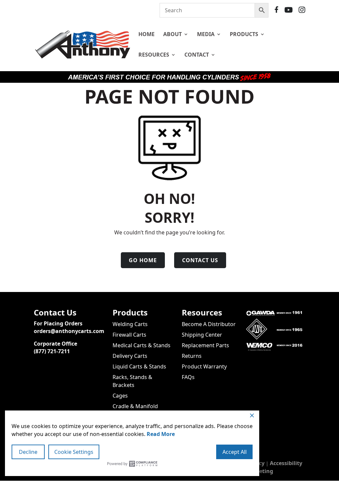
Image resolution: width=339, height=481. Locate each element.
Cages (120, 395)
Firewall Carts (129, 334)
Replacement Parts (205, 345)
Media (206, 34)
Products (244, 34)
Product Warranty (204, 366)
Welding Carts (130, 324)
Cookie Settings (73, 452)
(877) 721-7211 (52, 351)
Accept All (234, 452)
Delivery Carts (130, 356)
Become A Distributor (209, 324)
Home (146, 34)
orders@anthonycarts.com (69, 331)
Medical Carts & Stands (141, 345)
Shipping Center (202, 334)
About (172, 34)
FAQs (188, 377)
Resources (153, 54)
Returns (192, 356)
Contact (196, 54)
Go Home (143, 260)
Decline (28, 452)
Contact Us (200, 260)
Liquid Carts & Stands (139, 366)
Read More (161, 434)
